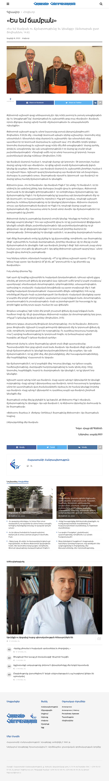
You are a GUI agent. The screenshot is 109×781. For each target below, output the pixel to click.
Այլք (42, 727)
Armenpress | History (70, 710)
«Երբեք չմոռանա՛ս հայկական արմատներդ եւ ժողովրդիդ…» (42, 648)
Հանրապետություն (49, 707)
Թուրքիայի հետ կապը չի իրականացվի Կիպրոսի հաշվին (41, 657)
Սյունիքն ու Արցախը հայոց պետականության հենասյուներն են (40, 637)
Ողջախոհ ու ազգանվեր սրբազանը (26, 513)
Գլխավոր (13, 12)
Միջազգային (46, 710)
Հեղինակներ (67, 721)
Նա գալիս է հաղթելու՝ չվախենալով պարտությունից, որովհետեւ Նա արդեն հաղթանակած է (75, 534)
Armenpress (67, 707)
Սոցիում (44, 714)
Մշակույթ (45, 724)
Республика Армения (70, 714)
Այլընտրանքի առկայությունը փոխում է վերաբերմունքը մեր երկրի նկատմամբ (51, 665)
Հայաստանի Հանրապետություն (48, 459)
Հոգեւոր (29, 12)
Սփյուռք (44, 717)
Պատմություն (68, 717)
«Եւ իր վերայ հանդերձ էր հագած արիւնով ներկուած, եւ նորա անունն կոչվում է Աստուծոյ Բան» (28, 534)
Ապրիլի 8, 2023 (13, 38)
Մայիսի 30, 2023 (17, 516)
